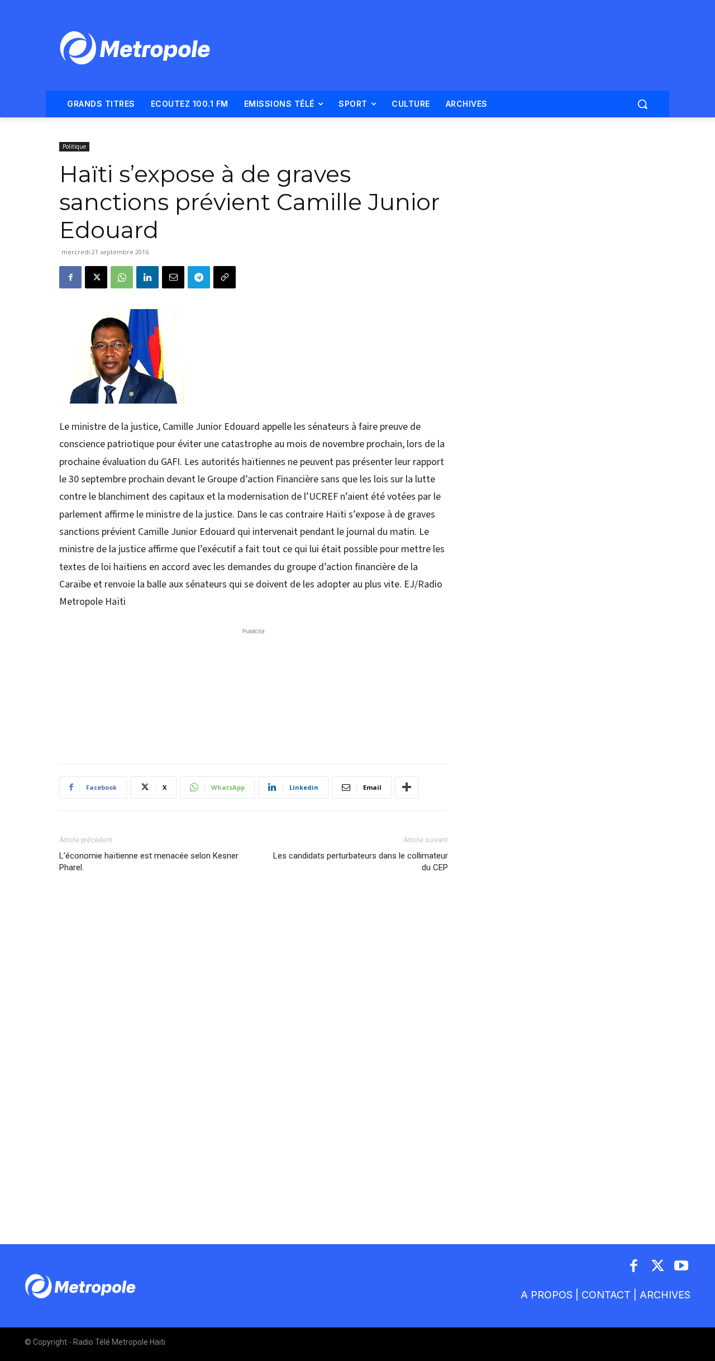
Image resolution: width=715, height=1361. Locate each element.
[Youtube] (682, 1267)
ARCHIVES (665, 1295)
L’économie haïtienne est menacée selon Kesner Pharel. (149, 861)
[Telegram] (199, 277)
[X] (96, 277)
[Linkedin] (147, 277)
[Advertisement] (253, 690)
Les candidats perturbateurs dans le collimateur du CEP (360, 861)
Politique (74, 146)
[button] (642, 104)
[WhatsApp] (122, 277)
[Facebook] (70, 277)
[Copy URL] (224, 277)
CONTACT (606, 1295)
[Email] (173, 277)
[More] (406, 787)
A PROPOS (547, 1295)
